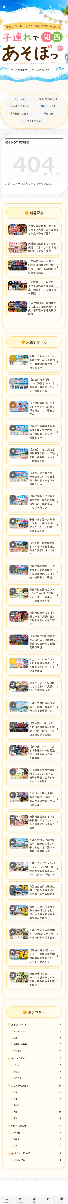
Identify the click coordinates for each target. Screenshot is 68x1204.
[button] (61, 705)
